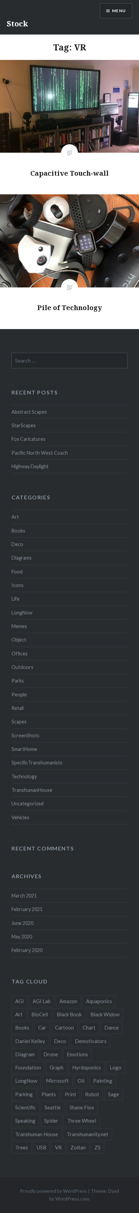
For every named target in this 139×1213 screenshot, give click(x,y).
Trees (21, 1147)
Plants (48, 1094)
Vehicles (20, 817)
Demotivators (91, 1041)
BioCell (39, 1014)
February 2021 (27, 909)
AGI (19, 1001)
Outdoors (22, 667)
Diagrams (21, 558)
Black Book (69, 1014)
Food (17, 572)
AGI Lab (42, 1001)
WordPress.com (72, 1198)
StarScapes (23, 425)
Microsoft (57, 1081)
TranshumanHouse (31, 790)
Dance (111, 1027)
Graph (56, 1067)
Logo (115, 1067)
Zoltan (78, 1147)
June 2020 (22, 923)
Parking (24, 1094)
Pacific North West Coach (39, 453)
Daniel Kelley (30, 1041)
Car (42, 1027)
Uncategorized (27, 803)
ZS (97, 1147)
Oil (81, 1081)
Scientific (25, 1107)
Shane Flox (82, 1107)
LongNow (21, 612)
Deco (17, 544)
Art (15, 517)
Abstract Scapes (29, 412)
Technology (24, 776)
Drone (51, 1054)
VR (58, 1147)
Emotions (77, 1054)
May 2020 (21, 936)
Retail (17, 708)
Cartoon (64, 1027)
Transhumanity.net (87, 1134)
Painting (102, 1081)
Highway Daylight (30, 466)
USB (41, 1147)
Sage (113, 1094)
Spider (51, 1121)
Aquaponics (99, 1001)
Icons (17, 585)
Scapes (19, 721)
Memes (19, 626)
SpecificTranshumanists (36, 762)
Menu (119, 10)
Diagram (25, 1054)
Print (70, 1094)
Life (15, 599)
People (19, 694)
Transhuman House (36, 1134)
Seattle (53, 1107)
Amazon (68, 1001)
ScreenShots (25, 735)
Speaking (25, 1121)
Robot (92, 1094)
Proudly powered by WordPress (53, 1191)
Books (18, 531)
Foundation (28, 1067)
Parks (17, 681)
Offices (19, 653)
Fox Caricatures (28, 439)
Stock (17, 23)
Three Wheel (81, 1121)
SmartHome (24, 749)
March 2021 (24, 895)
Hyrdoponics (86, 1067)
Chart (89, 1027)
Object (18, 640)
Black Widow (104, 1014)
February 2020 (27, 950)
